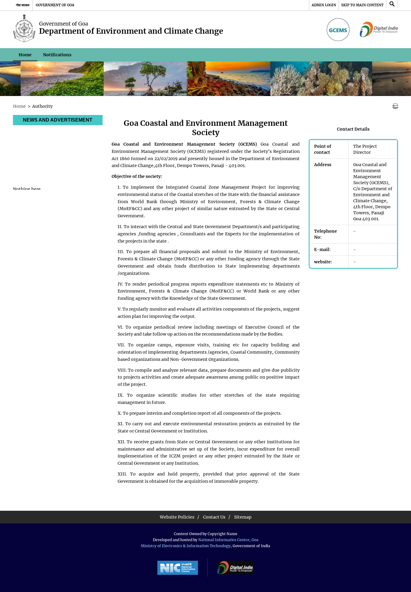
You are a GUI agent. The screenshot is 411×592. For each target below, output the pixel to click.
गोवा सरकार (22, 5)
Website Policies (177, 517)
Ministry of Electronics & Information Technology (185, 546)
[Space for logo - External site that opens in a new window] (339, 29)
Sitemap (243, 517)
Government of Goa (55, 5)
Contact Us (214, 517)
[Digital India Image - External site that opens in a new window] (379, 29)
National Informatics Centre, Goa (228, 540)
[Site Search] (392, 4)
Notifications (57, 54)
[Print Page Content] (395, 106)
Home (25, 54)
